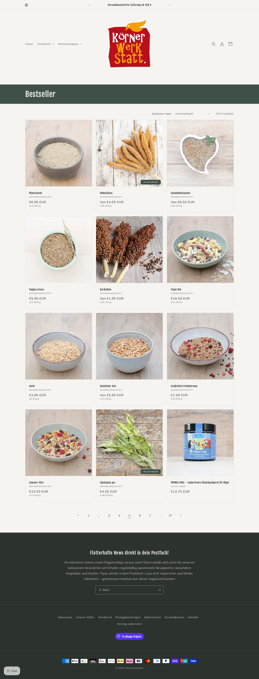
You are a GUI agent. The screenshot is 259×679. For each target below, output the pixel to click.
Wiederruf (105, 617)
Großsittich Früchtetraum (184, 386)
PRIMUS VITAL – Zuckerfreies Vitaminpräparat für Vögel (200, 482)
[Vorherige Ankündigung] (89, 5)
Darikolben (105, 289)
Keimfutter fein (108, 386)
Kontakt (193, 617)
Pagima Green (36, 289)
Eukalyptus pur (107, 482)
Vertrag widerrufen (129, 624)
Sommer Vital (36, 482)
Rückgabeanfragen (127, 617)
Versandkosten (174, 617)
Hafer (32, 386)
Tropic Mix (176, 289)
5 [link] (130, 515)
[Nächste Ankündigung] (170, 5)
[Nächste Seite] (181, 515)
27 (170, 515)
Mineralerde (35, 193)
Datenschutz (152, 617)
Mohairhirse (106, 193)
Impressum (65, 617)
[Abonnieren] (159, 589)
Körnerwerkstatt (134, 668)
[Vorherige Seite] (78, 515)
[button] (45, 44)
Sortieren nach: (162, 113)
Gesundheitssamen (180, 193)
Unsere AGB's (85, 617)
